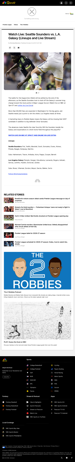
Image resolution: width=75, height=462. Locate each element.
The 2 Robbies (24, 24)
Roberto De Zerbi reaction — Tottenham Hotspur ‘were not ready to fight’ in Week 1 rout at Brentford (42, 208)
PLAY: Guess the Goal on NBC (15, 342)
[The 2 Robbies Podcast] (37, 271)
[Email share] (18, 47)
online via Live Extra (25, 105)
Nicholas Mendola (15, 43)
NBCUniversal (12, 450)
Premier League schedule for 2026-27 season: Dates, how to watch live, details (41, 243)
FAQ (25, 446)
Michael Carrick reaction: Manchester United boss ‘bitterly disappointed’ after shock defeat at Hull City (41, 226)
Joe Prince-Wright (20, 228)
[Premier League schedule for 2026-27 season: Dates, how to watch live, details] (9, 243)
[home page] (9, 3)
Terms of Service (27, 447)
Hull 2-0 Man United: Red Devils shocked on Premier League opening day (41, 216)
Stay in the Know (7, 367)
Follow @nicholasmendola (17, 174)
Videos (16, 24)
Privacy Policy (54, 446)
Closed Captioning (18, 446)
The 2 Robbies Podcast (12, 292)
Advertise (4, 446)
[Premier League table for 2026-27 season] (9, 235)
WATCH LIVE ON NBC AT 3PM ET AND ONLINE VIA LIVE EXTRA (32, 135)
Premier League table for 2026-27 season (30, 233)
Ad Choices (47, 446)
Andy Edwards (19, 219)
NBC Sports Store (32, 446)
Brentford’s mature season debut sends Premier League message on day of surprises (42, 199)
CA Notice (19, 447)
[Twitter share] (14, 47)
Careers (10, 446)
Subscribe (6, 377)
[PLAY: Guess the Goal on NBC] (37, 320)
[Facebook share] (10, 47)
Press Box (40, 446)
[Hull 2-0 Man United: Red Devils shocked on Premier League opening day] (9, 217)
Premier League (7, 24)
